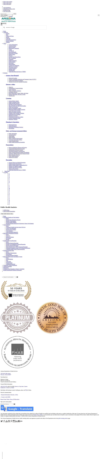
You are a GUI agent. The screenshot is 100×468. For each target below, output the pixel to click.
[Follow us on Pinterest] (11, 421)
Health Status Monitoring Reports (13, 219)
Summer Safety (12, 69)
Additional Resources (10, 264)
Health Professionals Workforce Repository (12, 270)
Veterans (8, 42)
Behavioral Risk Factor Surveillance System (12, 256)
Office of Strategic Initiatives (15, 90)
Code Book (8, 261)
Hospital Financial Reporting (12, 243)
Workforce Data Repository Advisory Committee (13, 269)
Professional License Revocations (16, 117)
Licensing (8, 98)
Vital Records (12, 70)
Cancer (10, 49)
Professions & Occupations (14, 114)
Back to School (12, 47)
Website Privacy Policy (38, 414)
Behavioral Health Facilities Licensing (17, 109)
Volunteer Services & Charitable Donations (18, 81)
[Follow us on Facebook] (4, 421)
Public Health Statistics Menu (7, 213)
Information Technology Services (16, 127)
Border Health (12, 137)
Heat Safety (11, 63)
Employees (3, 387)
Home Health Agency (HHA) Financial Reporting (17, 246)
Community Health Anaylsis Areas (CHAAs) (15, 227)
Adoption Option (12, 45)
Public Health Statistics (14, 156)
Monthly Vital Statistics (11, 221)
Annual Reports (9, 259)
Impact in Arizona (10, 237)
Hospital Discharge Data (8, 250)
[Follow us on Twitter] (2, 421)
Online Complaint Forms (14, 102)
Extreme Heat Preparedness (15, 57)
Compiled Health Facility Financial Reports (15, 249)
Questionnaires (9, 262)
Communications (12, 134)
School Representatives (11, 39)
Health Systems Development (15, 163)
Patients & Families (13, 78)
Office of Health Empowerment (15, 138)
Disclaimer (5, 455)
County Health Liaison (14, 141)
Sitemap (5, 458)
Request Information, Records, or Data (17, 94)
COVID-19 (11, 50)
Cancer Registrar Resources (12, 232)
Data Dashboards (12, 52)
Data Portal (7, 171)
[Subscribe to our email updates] (19, 421)
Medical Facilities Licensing (15, 112)
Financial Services (13, 124)
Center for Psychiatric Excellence (16, 80)
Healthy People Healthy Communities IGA (18, 165)
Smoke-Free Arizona (13, 157)
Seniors (7, 37)
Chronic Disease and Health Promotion (17, 162)
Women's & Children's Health (15, 166)
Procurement (11, 128)
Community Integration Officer (15, 139)
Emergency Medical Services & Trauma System (19, 153)
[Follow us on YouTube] (6, 421)
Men (7, 34)
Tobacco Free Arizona (13, 168)
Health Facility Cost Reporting (9, 240)
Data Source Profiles (13, 53)
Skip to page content (7, 1)
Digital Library (12, 54)
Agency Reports (12, 89)
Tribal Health (11, 136)
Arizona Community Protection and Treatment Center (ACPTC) (22, 79)
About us (17, 386)
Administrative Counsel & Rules (16, 88)
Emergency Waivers (13, 119)
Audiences (5, 32)
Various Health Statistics (11, 222)
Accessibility (6, 454)
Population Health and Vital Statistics (11, 217)
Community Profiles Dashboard (10, 265)
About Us (11, 87)
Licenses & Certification (14, 65)
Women (7, 33)
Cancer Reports (9, 230)
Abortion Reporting (7, 266)
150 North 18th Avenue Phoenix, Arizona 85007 (6, 374)
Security (5, 457)
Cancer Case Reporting (11, 228)
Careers (25, 386)
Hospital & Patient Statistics (12, 255)
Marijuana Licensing (13, 66)
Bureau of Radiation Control (15, 108)
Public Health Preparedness (9, 211)
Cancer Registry (6, 224)
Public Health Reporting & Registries (17, 142)
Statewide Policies (7, 452)
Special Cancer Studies (11, 229)
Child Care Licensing (13, 107)
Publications (6, 267)
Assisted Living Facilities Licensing (16, 113)
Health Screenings (13, 60)
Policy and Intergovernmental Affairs (16, 131)
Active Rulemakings (13, 44)
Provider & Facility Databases (15, 104)
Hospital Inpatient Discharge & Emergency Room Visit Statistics (20, 223)
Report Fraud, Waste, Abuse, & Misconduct (10, 399)
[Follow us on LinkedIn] (16, 421)
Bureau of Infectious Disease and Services (18, 147)
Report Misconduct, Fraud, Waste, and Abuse (18, 93)
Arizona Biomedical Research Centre (17, 148)
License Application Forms (14, 118)
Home (4, 31)
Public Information (13, 133)
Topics (4, 43)
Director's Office (10, 84)
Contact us (8, 387)
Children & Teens (10, 36)
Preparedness (9, 145)
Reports (7, 239)
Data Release (9, 254)
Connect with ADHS (5, 397)
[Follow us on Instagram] (14, 421)
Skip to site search (7, 4)
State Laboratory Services (14, 154)
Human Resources (13, 126)
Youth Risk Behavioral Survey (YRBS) (17, 71)
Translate (11, 16)
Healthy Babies (12, 61)
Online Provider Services (14, 103)
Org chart (21, 386)
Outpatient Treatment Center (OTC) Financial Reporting (18, 248)
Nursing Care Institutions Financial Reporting (16, 244)
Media (12, 387)
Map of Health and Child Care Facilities (17, 105)
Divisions (5, 72)
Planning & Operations (12, 122)
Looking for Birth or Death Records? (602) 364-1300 (6, 273)
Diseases (10, 55)
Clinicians (8, 38)
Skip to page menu (7, 2)
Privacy (5, 453)
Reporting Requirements (11, 253)
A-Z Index (5, 172)
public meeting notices (63, 418)
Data (7, 260)
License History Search (14, 101)
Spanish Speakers (10, 41)
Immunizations (12, 64)
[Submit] (17, 277)
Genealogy (11, 59)
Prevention (9, 160)
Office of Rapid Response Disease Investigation (19, 152)
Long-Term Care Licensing (14, 110)
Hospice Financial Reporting (12, 245)
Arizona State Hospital (12, 75)
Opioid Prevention (13, 68)
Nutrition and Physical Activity (15, 167)
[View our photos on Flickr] (21, 421)
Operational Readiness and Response (17, 151)
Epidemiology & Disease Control (16, 150)
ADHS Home (6, 210)
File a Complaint (12, 58)
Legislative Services (13, 92)
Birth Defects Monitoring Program (10, 233)
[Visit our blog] (9, 421)
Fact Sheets (8, 238)
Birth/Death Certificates (14, 48)
